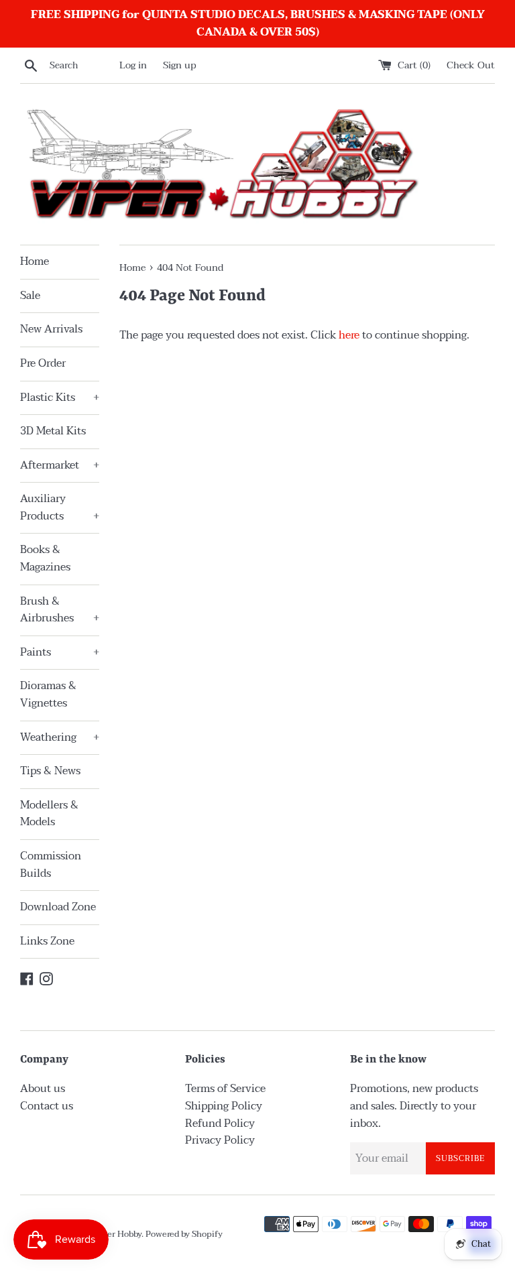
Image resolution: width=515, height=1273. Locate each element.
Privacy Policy (220, 1140)
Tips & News (50, 771)
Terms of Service (225, 1088)
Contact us (46, 1106)
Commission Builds (50, 865)
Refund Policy (220, 1123)
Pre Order (43, 363)
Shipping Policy (223, 1106)
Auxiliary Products (59, 507)
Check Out (471, 65)
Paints (59, 652)
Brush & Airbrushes (59, 610)
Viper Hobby (117, 1234)
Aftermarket (59, 465)
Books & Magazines (45, 558)
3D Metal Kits (53, 431)
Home (34, 261)
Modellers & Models (49, 814)
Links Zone (47, 941)
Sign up (179, 65)
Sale (30, 295)
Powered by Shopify (184, 1234)
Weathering (59, 737)
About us (42, 1088)
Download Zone (58, 907)
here (349, 335)
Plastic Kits (59, 397)
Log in (133, 65)
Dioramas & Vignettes (48, 694)
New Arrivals (51, 329)
